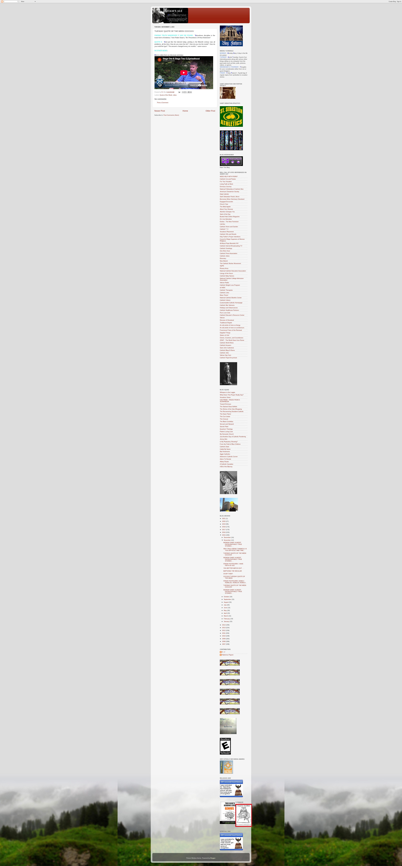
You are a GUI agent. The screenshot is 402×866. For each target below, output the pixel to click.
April (225, 613)
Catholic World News (227, 343)
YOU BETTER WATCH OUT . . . (233, 568)
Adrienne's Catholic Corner (229, 456)
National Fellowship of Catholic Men (232, 189)
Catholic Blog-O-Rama (227, 350)
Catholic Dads (224, 446)
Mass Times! (224, 295)
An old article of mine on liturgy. (230, 325)
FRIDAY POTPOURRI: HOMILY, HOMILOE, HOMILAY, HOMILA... (235, 581)
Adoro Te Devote (225, 459)
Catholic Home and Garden (229, 226)
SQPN (222, 266)
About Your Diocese (226, 209)
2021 (224, 518)
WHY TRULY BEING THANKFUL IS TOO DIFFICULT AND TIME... (235, 549)
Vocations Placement (227, 231)
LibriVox (222, 224)
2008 (224, 641)
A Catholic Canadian (226, 464)
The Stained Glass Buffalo (228, 406)
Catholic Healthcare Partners (229, 310)
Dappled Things (225, 333)
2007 (224, 644)
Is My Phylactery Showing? (229, 441)
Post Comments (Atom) (171, 115)
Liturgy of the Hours (226, 273)
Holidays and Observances (229, 308)
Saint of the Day (225, 214)
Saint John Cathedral (227, 348)
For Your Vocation (226, 181)
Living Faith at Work (226, 184)
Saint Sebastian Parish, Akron (229, 196)
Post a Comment (162, 102)
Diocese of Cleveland (227, 320)
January (227, 621)
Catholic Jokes (224, 256)
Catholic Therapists (226, 290)
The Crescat (224, 419)
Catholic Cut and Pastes (228, 179)
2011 (224, 633)
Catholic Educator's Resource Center (232, 315)
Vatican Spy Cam (225, 355)
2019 (224, 524)
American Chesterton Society (229, 191)
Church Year (224, 204)
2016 (224, 532)
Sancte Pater (224, 426)
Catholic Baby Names (227, 276)
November (227, 540)
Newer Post (159, 111)
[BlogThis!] (185, 92)
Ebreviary (223, 258)
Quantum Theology (226, 429)
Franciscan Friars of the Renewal (231, 330)
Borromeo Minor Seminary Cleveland (232, 199)
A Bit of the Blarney (226, 466)
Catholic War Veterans (227, 305)
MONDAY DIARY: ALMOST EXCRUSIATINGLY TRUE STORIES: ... (232, 544)
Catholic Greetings (226, 248)
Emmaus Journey (225, 186)
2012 (224, 630)
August (226, 602)
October (227, 596)
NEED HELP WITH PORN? (229, 176)
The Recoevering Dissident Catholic (232, 411)
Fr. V (223, 652)
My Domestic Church (227, 434)
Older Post (210, 111)
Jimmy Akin (223, 439)
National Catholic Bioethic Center (231, 297)
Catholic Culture (225, 300)
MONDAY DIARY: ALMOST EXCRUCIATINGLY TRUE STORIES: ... (232, 559)
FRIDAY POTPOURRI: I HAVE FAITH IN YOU (233, 564)
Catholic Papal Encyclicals (228, 358)
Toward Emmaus (225, 404)
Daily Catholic (224, 194)
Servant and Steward (227, 424)
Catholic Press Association (228, 253)
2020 (224, 521)
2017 (224, 529)
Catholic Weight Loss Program (230, 285)
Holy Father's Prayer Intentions (230, 236)
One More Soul (225, 251)
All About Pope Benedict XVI (229, 243)
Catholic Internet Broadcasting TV (231, 246)
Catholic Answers (225, 345)
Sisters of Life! (224, 335)
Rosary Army (224, 268)
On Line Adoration (226, 219)
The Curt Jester (225, 416)
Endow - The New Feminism (229, 221)
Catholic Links (224, 292)
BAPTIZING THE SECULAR (232, 571)
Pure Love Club (225, 313)
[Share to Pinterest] (191, 92)
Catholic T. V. (224, 229)
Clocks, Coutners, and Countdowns (231, 338)
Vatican (222, 317)
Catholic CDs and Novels (228, 234)
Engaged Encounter (226, 201)
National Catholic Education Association (233, 271)
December (227, 537)
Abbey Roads (224, 461)
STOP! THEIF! (228, 574)
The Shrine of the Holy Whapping (231, 409)
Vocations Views (225, 397)
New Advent (224, 261)
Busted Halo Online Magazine (230, 216)
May (225, 610)
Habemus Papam (227, 655)
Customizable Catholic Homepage (231, 302)
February (227, 619)
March (226, 616)
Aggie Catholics (225, 454)
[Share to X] (187, 92)
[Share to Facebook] (189, 92)
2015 (224, 535)
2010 (224, 636)
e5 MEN (222, 287)
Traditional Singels (226, 322)
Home (185, 111)
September (228, 599)
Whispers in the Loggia (227, 392)
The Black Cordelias (226, 421)
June (225, 607)
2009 (224, 639)
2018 (224, 527)
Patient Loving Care (226, 431)
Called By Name (225, 449)
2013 (224, 627)
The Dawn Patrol (225, 414)
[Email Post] (179, 92)
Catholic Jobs (224, 353)
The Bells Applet (225, 206)
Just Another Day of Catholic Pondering (233, 436)
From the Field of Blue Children (230, 444)
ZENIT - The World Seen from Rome (232, 340)
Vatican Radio (224, 282)
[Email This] (183, 92)
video (175, 95)
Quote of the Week (166, 95)
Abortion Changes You (227, 211)
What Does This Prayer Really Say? (232, 395)
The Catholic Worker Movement (230, 263)
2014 (224, 625)
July (225, 605)
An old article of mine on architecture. (232, 327)
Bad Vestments (225, 451)
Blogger (212, 858)
